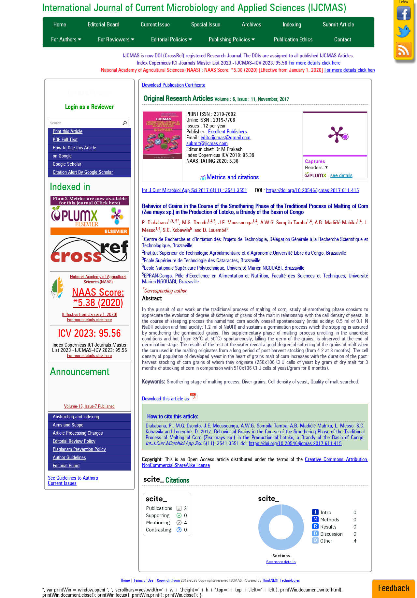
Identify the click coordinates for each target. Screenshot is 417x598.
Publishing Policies (230, 40)
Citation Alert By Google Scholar (83, 172)
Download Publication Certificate (173, 85)
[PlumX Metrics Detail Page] (336, 134)
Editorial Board (66, 466)
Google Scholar (67, 164)
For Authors (64, 40)
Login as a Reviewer (89, 107)
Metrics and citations (233, 178)
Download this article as (166, 399)
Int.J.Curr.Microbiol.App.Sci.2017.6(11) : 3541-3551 (194, 190)
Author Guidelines (69, 458)
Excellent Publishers (227, 132)
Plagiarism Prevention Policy (79, 449)
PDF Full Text (65, 140)
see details (341, 175)
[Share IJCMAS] (403, 20)
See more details (281, 561)
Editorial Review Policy (74, 441)
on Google (62, 156)
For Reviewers (114, 40)
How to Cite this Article (74, 148)
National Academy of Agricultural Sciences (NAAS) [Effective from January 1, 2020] (94, 296)
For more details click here (322, 63)
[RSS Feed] (403, 56)
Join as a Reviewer (89, 93)
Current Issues (62, 483)
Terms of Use (143, 581)
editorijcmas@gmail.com (226, 138)
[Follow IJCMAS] (403, 38)
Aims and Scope (68, 425)
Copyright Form (169, 581)
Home (125, 581)
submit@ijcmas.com (207, 143)
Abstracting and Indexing (76, 417)
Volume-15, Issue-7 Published (89, 401)
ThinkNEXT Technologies (281, 581)
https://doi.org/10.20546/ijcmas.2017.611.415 (312, 190)
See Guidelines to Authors (73, 478)
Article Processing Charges (78, 433)
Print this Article (67, 131)
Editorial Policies (170, 40)
